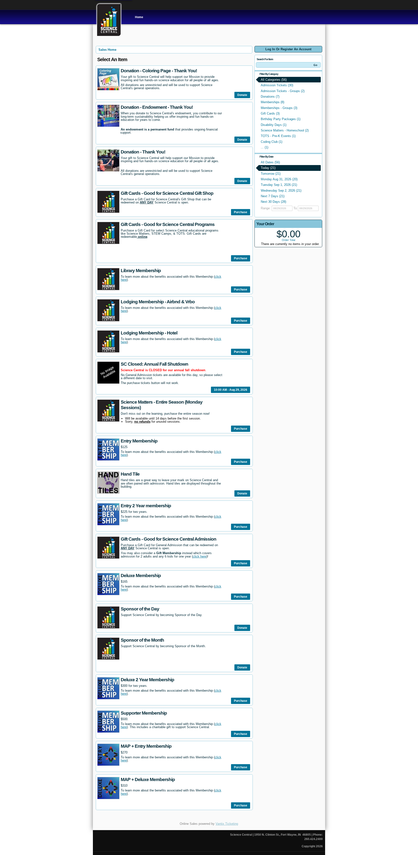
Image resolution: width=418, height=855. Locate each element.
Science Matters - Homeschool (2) (285, 130)
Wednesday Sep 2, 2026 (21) (281, 190)
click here (199, 556)
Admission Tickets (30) (277, 85)
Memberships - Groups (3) (279, 108)
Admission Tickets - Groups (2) (283, 91)
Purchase (240, 212)
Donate (242, 95)
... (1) (264, 147)
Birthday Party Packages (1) (280, 119)
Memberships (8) (272, 102)
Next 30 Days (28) (273, 201)
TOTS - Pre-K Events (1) (278, 136)
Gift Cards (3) (270, 113)
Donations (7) (270, 96)
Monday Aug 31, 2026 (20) (279, 179)
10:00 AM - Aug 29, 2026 (230, 389)
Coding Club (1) (271, 142)
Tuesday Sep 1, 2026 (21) (279, 185)
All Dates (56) (270, 162)
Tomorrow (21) (271, 173)
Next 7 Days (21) (272, 196)
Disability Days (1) (273, 125)
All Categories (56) (274, 79)
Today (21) (268, 168)
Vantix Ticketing (227, 824)
